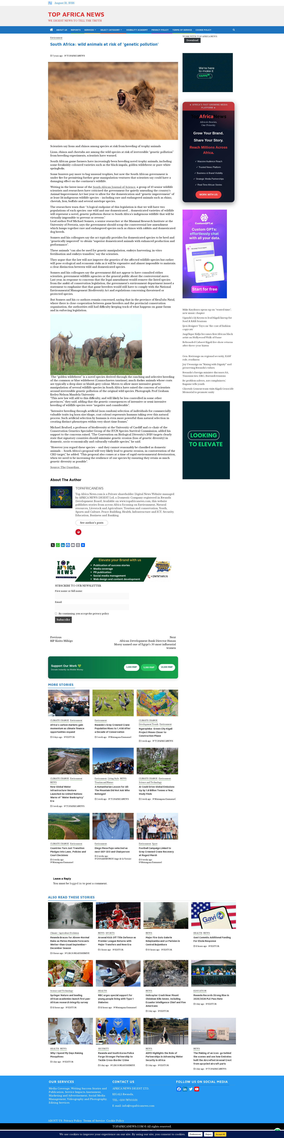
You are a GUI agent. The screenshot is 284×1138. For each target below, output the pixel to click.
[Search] (234, 30)
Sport (154, 844)
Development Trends (148, 724)
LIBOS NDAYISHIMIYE (78, 953)
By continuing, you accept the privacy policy (83, 613)
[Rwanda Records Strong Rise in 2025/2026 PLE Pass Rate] (213, 973)
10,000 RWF (167, 667)
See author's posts (91, 522)
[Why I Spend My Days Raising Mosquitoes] (70, 1031)
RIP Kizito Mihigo (61, 639)
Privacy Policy (160, 30)
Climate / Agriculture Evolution (64, 933)
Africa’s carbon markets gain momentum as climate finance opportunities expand (67, 728)
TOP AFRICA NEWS (76, 14)
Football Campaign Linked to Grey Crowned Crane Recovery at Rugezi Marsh (156, 852)
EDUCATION (199, 991)
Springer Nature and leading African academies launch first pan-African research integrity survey (70, 999)
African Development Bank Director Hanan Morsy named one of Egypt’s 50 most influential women (145, 642)
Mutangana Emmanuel (120, 737)
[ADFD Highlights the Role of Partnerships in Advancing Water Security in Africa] (165, 1031)
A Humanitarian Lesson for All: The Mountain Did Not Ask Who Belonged (112, 790)
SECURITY (103, 1049)
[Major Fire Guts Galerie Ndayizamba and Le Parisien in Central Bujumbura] (165, 915)
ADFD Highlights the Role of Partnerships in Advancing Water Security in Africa (164, 1056)
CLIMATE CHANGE (59, 720)
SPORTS (110, 933)
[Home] (51, 30)
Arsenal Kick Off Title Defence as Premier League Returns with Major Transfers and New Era (117, 941)
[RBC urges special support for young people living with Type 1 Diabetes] (118, 973)
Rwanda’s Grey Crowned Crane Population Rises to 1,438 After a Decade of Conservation (112, 728)
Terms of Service (182, 30)
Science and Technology (150, 782)
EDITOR (70, 737)
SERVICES (89, 30)
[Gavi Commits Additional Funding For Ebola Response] (213, 915)
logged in (76, 883)
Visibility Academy (137, 30)
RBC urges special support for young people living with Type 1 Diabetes (116, 999)
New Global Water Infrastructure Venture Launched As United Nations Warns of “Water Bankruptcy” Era (67, 793)
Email (58, 602)
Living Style (113, 778)
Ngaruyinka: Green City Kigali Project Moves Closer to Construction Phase (155, 732)
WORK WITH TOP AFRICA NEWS (200, 36)
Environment (56, 38)
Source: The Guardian (65, 467)
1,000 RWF (131, 667)
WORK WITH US (208, 194)
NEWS (53, 782)
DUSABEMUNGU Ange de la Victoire (114, 859)
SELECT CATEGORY (110, 30)
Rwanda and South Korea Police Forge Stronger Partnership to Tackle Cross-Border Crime (116, 1056)
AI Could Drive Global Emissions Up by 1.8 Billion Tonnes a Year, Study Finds (156, 790)
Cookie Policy (203, 30)
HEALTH (197, 933)
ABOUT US (61, 30)
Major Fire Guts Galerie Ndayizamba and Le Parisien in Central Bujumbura (163, 941)
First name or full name (68, 591)
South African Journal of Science (114, 187)
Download (192, 40)
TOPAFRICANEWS (76, 56)
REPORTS (76, 30)
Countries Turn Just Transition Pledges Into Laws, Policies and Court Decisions (68, 852)
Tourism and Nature (104, 782)
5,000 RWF (148, 667)
